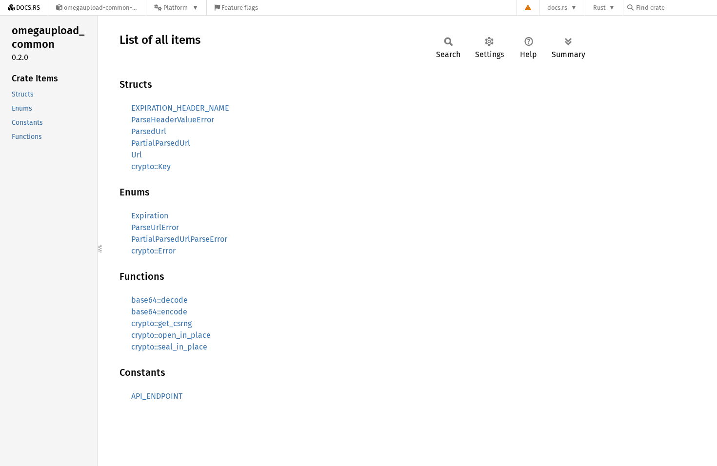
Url (136, 154)
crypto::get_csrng (161, 323)
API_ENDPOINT (156, 396)
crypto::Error (153, 250)
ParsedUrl (148, 131)
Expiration (149, 215)
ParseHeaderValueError (172, 119)
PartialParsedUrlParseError (179, 239)
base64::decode (159, 300)
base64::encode (159, 311)
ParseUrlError (155, 227)
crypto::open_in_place (171, 335)
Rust (599, 7)
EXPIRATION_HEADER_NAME (180, 108)
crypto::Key (151, 166)
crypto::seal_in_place (169, 346)
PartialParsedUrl (160, 143)
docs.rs (557, 7)
